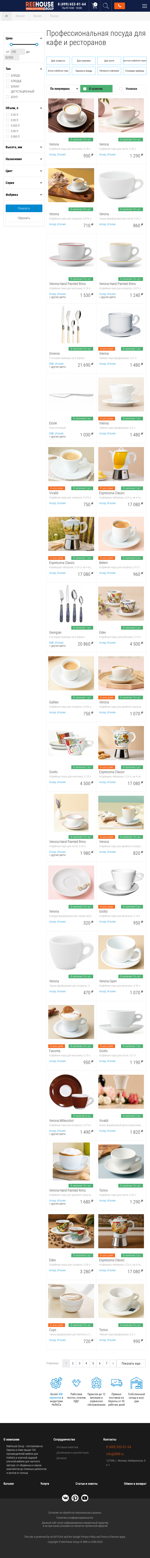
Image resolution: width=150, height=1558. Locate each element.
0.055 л (15, 125)
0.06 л (14, 131)
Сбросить (24, 218)
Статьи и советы (87, 1484)
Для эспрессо (58, 60)
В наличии (96, 89)
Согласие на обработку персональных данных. (75, 1512)
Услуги (44, 1484)
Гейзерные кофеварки (109, 71)
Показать (24, 208)
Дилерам (61, 1458)
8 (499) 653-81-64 (72, 6)
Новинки (131, 89)
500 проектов (56, 1395)
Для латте (109, 60)
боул (14, 97)
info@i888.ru (115, 1454)
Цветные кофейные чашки (135, 60)
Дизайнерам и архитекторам (72, 1452)
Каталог (20, 16)
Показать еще (131, 1363)
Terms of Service (110, 1536)
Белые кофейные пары (58, 71)
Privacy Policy (88, 1536)
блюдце (16, 81)
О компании (11, 1439)
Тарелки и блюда (83, 71)
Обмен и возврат (135, 1484)
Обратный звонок (119, 6)
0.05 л (14, 120)
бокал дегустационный (22, 89)
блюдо (15, 75)
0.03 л (14, 114)
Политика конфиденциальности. (75, 1517)
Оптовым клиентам (67, 1447)
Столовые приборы (134, 71)
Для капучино (84, 60)
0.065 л (15, 136)
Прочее (37, 16)
